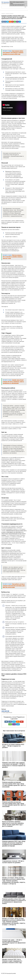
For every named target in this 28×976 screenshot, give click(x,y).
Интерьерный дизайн (8, 2)
